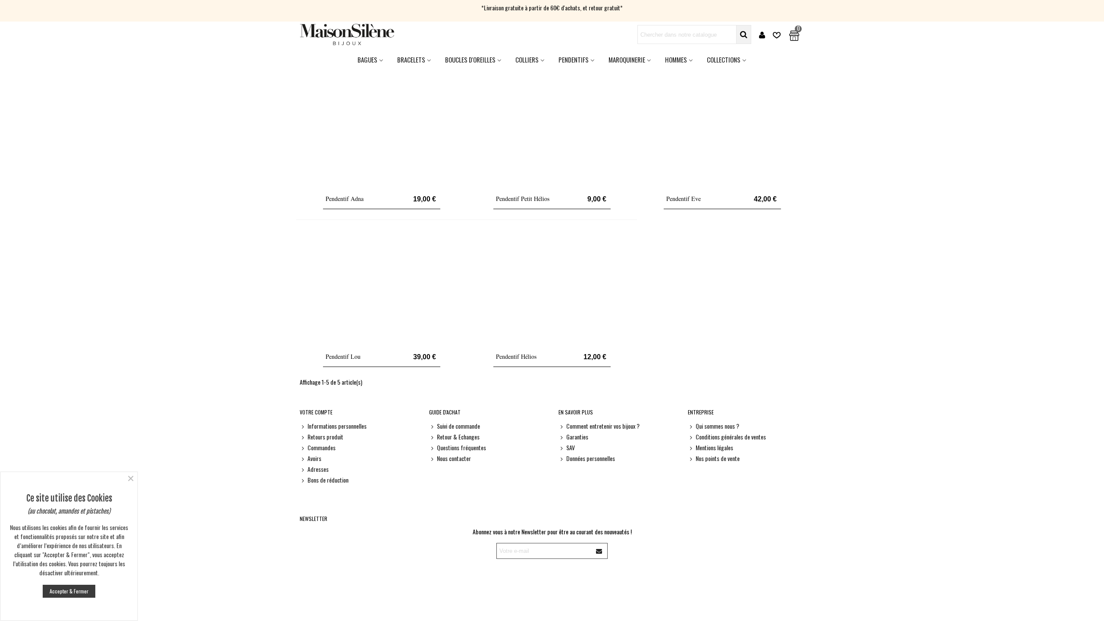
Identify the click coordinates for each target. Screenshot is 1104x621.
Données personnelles (590, 458)
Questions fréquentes (461, 447)
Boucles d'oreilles (470, 59)
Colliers (527, 59)
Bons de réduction (327, 479)
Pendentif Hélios (516, 356)
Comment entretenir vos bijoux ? (603, 425)
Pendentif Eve (683, 198)
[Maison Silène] (347, 34)
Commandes (321, 447)
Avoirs (314, 458)
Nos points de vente (718, 458)
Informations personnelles (337, 425)
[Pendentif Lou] (381, 289)
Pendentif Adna (345, 198)
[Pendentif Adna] (381, 131)
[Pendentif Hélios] (552, 289)
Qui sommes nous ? (717, 425)
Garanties (577, 436)
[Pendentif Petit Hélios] (552, 131)
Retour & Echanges (458, 436)
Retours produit (325, 436)
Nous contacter (454, 458)
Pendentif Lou (343, 356)
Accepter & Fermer (69, 591)
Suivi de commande (458, 425)
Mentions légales (714, 447)
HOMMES (676, 59)
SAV (570, 447)
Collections (723, 59)
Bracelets (411, 59)
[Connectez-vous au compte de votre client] (762, 35)
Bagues (367, 59)
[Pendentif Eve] (722, 131)
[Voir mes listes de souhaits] (777, 35)
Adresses (318, 469)
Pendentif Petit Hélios (522, 198)
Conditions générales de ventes (731, 436)
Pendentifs (573, 59)
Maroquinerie (626, 59)
